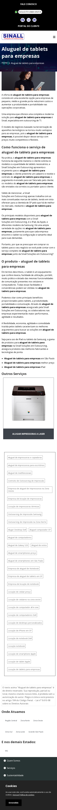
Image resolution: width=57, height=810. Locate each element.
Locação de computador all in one (23, 607)
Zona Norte (25, 720)
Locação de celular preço (19, 591)
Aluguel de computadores (19, 537)
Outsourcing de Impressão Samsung (24, 514)
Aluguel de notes (39, 545)
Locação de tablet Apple (19, 661)
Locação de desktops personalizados (25, 622)
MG (6, 751)
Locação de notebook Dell (20, 638)
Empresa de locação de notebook (23, 584)
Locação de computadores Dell (22, 615)
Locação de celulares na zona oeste (24, 599)
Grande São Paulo (35, 732)
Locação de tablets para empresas (24, 669)
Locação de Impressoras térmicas (23, 506)
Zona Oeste (38, 720)
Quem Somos (13, 760)
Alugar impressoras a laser (28, 433)
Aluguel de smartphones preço (22, 553)
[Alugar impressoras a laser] (28, 403)
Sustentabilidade (15, 775)
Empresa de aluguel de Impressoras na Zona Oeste (28, 489)
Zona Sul (8, 732)
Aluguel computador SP (40, 529)
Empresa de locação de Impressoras (25, 498)
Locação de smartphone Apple (22, 653)
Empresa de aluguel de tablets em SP (25, 576)
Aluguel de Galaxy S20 (18, 545)
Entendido (13, 802)
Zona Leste (20, 732)
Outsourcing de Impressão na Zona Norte (27, 522)
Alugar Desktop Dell (17, 529)
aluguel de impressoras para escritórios (26, 465)
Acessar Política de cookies (23, 795)
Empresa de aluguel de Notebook (23, 568)
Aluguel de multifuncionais (19, 473)
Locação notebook (16, 646)
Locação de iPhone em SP (20, 630)
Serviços (11, 768)
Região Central (11, 720)
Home (5, 62)
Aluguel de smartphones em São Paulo (25, 560)
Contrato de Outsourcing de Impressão (26, 480)
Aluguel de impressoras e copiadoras (25, 457)
